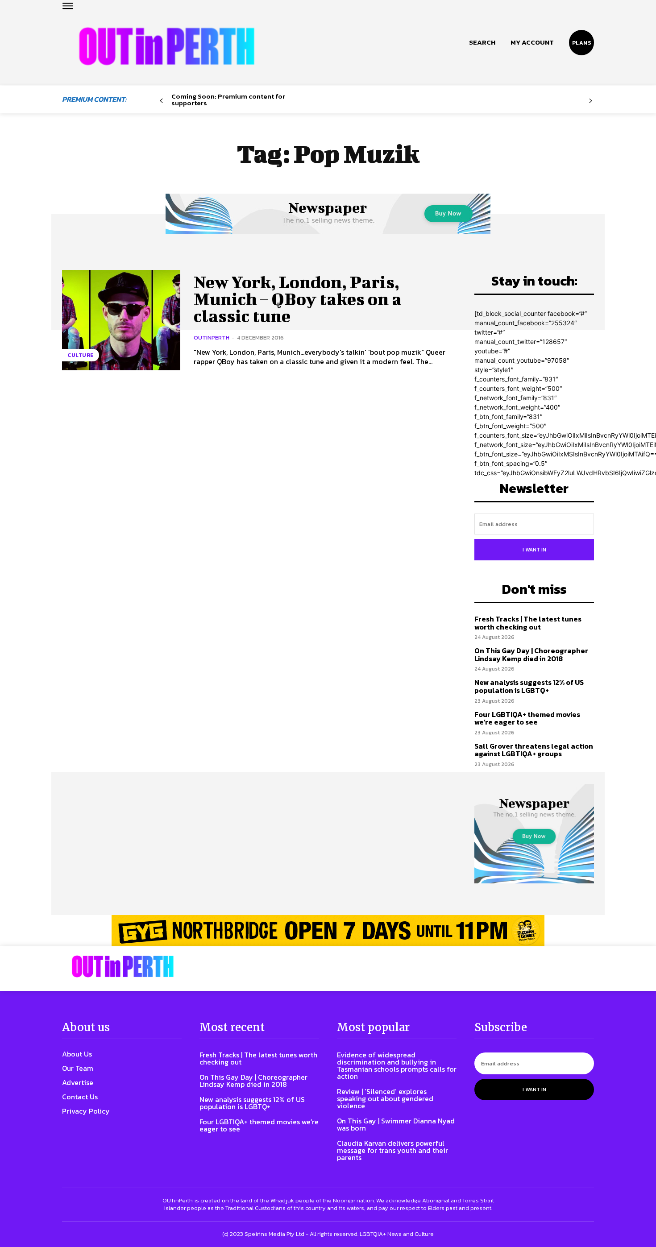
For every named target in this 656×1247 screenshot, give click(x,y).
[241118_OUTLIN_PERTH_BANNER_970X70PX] (328, 930)
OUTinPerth (211, 337)
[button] (482, 42)
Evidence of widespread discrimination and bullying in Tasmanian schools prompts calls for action (397, 1065)
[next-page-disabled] (590, 101)
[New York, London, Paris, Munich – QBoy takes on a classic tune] (121, 320)
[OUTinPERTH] (166, 46)
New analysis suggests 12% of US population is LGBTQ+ (529, 686)
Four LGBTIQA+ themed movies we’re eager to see (527, 718)
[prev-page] (161, 101)
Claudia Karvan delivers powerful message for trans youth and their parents (392, 1150)
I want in (534, 550)
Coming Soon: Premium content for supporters (228, 99)
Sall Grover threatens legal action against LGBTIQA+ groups (533, 750)
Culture (80, 355)
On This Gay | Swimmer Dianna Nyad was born (396, 1124)
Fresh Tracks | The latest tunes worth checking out (527, 622)
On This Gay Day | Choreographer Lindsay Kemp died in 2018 (531, 654)
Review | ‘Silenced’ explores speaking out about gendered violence (385, 1098)
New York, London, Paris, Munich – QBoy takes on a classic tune (298, 299)
